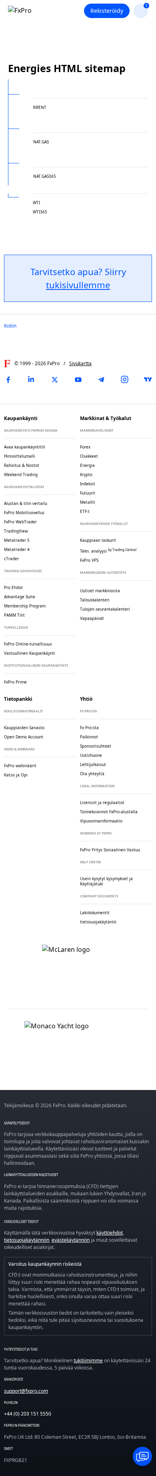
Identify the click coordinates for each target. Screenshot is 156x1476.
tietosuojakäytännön (26, 1240)
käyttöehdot (109, 1232)
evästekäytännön (71, 1240)
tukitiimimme (88, 1360)
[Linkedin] (31, 380)
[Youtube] (78, 380)
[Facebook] (8, 380)
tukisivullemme (78, 285)
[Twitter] (55, 380)
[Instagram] (125, 380)
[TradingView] (148, 380)
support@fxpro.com (26, 1391)
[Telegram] (101, 380)
